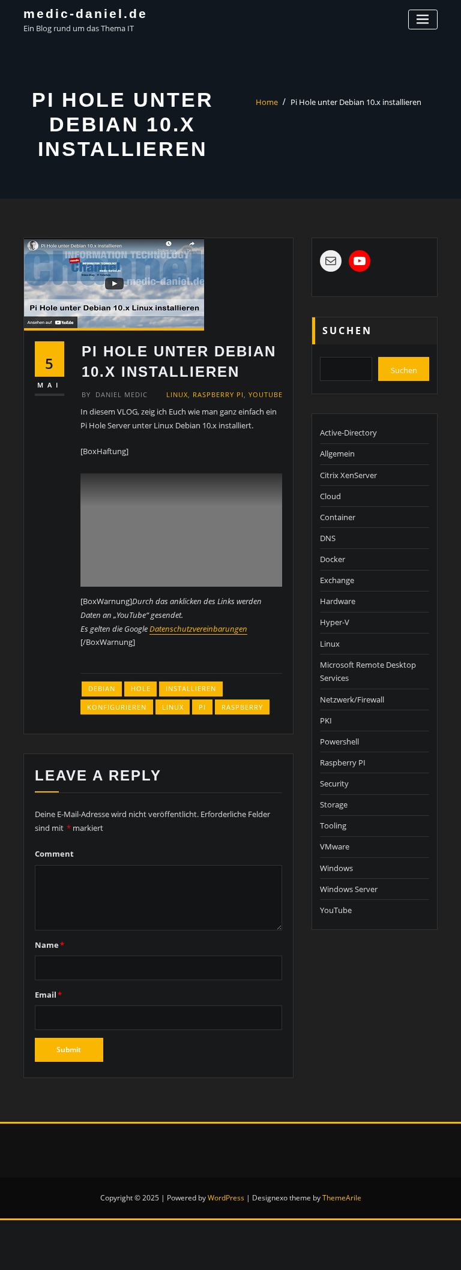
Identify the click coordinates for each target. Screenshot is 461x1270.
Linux (177, 394)
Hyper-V (334, 622)
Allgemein (337, 453)
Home (267, 102)
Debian (101, 688)
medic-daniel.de (85, 13)
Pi (202, 706)
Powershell (339, 741)
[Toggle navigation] (423, 19)
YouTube (266, 394)
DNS (328, 538)
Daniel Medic (115, 394)
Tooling (333, 825)
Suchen (347, 330)
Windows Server (349, 889)
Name (49, 944)
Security (334, 783)
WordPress (226, 1198)
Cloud (330, 496)
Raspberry (242, 706)
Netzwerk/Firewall (352, 699)
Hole (141, 688)
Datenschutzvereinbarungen (198, 628)
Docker (332, 559)
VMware (334, 846)
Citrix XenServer (348, 475)
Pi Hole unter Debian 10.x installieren (356, 102)
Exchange (337, 580)
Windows (336, 868)
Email (48, 994)
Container (337, 517)
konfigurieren (116, 706)
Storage (334, 804)
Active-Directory (348, 432)
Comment (54, 853)
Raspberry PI (218, 394)
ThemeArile (341, 1198)
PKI (326, 720)
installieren (191, 688)
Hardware (337, 601)
